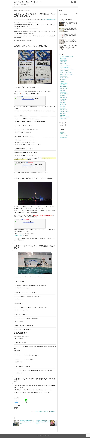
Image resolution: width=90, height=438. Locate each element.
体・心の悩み (63, 79)
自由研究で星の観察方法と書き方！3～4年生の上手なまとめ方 (70, 24)
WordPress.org (63, 137)
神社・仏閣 (62, 102)
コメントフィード (64, 135)
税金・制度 (62, 106)
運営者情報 (28, 6)
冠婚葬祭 (62, 81)
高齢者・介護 (63, 118)
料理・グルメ (63, 92)
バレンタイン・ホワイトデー (66, 74)
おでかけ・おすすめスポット (48, 19)
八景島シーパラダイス (43, 411)
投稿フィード (63, 133)
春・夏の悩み (63, 99)
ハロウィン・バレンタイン (66, 72)
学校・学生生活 (63, 86)
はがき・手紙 (63, 63)
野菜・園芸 (62, 115)
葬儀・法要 (62, 113)
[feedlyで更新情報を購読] (72, 2)
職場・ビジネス (63, 109)
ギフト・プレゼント (64, 67)
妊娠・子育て (63, 84)
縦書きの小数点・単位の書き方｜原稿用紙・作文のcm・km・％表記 (70, 47)
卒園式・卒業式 (63, 83)
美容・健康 (62, 108)
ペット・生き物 (63, 76)
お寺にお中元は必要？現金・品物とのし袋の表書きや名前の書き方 (70, 30)
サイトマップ (21, 6)
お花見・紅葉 (63, 61)
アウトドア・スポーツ (65, 65)
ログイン (62, 132)
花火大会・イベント (64, 111)
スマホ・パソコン (64, 70)
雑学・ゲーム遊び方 (64, 116)
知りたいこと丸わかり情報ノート (28, 2)
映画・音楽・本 (63, 97)
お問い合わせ (15, 6)
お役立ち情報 (63, 58)
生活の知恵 (62, 100)
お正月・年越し (63, 60)
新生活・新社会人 (64, 93)
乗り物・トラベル (64, 77)
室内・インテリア (64, 88)
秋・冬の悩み (63, 104)
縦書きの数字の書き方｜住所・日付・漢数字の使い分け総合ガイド (70, 41)
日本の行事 (62, 95)
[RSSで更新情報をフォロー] (75, 2)
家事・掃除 (62, 90)
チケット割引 (34, 411)
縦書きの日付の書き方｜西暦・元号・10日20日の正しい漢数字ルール (70, 36)
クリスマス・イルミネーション (67, 68)
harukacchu (52, 411)
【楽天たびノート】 (18, 235)
